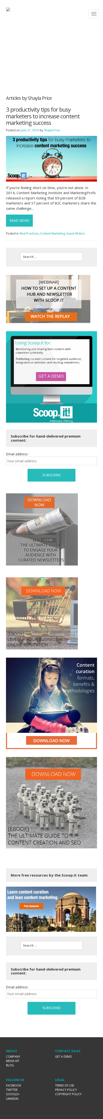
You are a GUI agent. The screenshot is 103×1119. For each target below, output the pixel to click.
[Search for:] (51, 256)
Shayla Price (52, 130)
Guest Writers (75, 233)
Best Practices (29, 233)
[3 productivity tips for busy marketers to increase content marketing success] (51, 158)
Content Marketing (52, 233)
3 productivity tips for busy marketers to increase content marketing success (43, 116)
